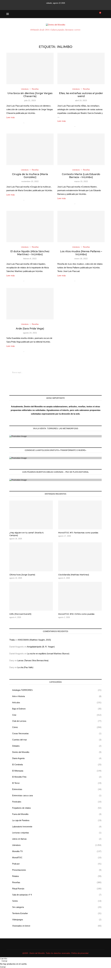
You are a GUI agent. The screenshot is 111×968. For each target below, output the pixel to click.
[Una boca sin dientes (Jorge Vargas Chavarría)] (30, 68)
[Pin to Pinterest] (32, 122)
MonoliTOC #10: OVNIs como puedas (76, 614)
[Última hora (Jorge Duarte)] (31, 556)
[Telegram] (66, 6)
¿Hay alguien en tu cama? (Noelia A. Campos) (26, 534)
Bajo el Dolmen (56, 709)
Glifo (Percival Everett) (20, 614)
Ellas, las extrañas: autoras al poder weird (81, 95)
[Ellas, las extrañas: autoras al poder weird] (81, 68)
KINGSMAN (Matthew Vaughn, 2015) (34, 640)
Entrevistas (56, 789)
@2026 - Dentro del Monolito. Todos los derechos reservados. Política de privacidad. (55, 953)
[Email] (59, 6)
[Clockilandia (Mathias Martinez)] (80, 556)
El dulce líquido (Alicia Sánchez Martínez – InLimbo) (29, 253)
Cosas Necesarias (56, 733)
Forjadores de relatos (56, 808)
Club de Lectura (56, 721)
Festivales (56, 802)
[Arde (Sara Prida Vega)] (30, 304)
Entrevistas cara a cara (56, 795)
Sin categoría (56, 907)
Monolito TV (56, 851)
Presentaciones (56, 870)
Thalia (12, 640)
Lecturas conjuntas (56, 832)
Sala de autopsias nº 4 (56, 895)
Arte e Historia (56, 696)
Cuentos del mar (56, 740)
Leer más (10, 117)
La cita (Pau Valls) (25, 667)
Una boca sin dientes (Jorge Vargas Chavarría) (29, 95)
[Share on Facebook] (27, 122)
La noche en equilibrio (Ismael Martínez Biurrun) (48, 653)
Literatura (56, 845)
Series (56, 901)
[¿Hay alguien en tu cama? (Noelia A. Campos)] (31, 514)
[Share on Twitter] (30, 122)
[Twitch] (62, 6)
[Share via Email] (35, 122)
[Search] (103, 14)
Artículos (56, 702)
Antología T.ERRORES (56, 690)
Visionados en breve (56, 926)
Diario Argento (56, 758)
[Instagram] (52, 6)
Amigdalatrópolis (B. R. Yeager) (41, 647)
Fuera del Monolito (56, 814)
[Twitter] (48, 6)
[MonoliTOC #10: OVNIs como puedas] (80, 596)
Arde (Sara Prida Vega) (30, 328)
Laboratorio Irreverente (56, 826)
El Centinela (56, 764)
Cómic (56, 727)
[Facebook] (44, 6)
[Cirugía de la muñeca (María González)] (30, 149)
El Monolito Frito (56, 777)
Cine (56, 715)
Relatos (56, 876)
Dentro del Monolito (56, 752)
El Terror (56, 783)
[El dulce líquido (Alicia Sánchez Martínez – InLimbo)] (30, 226)
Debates (56, 746)
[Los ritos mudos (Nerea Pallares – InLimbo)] (81, 226)
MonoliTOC (56, 857)
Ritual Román (56, 888)
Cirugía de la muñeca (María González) (30, 176)
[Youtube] (55, 6)
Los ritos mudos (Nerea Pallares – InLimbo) (81, 253)
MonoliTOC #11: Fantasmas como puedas (78, 532)
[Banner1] (55, 436)
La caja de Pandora (56, 820)
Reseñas (56, 882)
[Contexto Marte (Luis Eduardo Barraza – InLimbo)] (81, 149)
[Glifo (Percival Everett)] (31, 596)
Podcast (56, 864)
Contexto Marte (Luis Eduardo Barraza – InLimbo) (81, 176)
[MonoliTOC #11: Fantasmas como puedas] (80, 514)
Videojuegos (56, 919)
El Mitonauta (56, 771)
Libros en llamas (56, 839)
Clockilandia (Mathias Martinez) (73, 574)
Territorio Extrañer (56, 913)
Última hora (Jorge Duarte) (22, 574)
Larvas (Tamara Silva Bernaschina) (32, 660)
